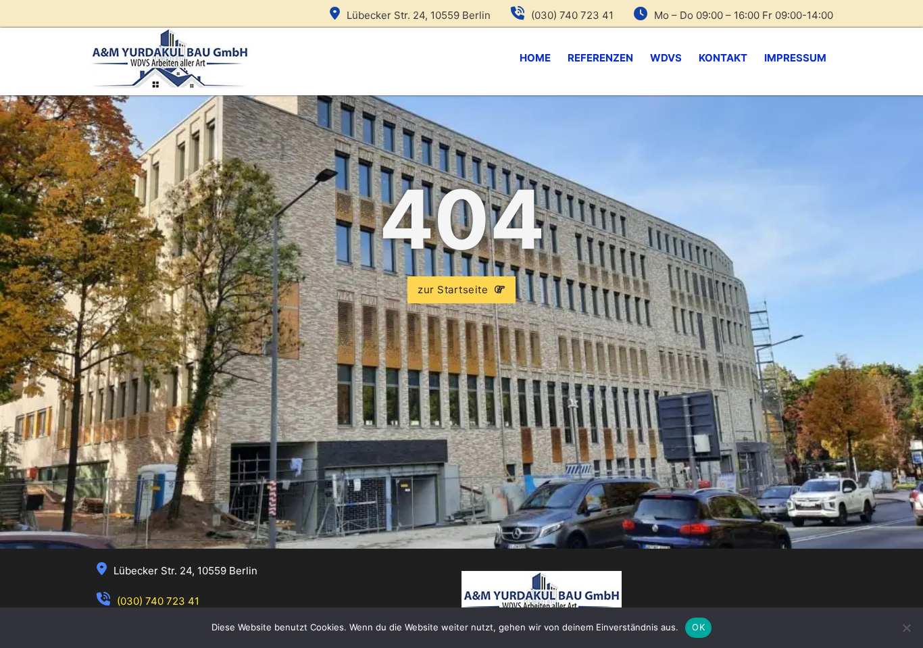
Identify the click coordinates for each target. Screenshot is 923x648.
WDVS (666, 57)
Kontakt (723, 57)
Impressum (795, 57)
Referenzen (600, 57)
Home (535, 57)
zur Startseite (453, 289)
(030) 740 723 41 (572, 15)
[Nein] (906, 627)
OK (698, 627)
